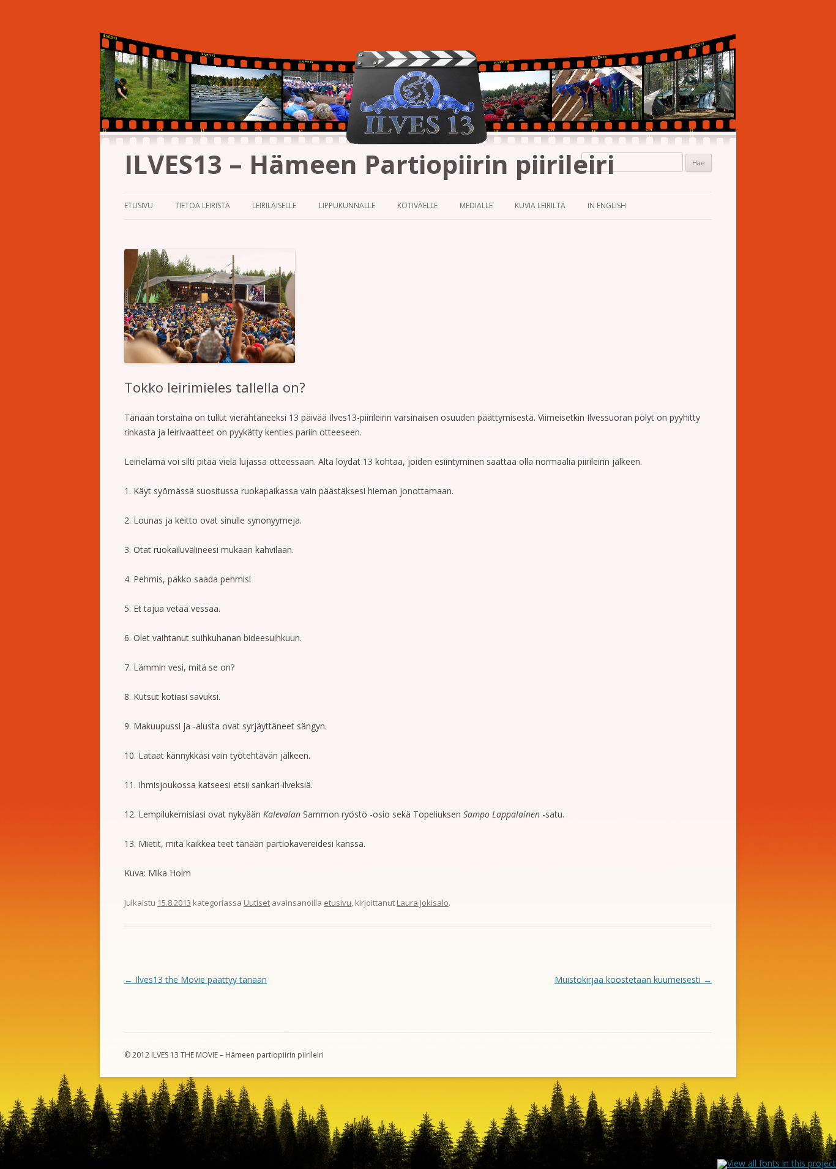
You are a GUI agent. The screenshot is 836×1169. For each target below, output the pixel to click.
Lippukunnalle (347, 205)
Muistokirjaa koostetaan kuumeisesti (633, 979)
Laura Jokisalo (423, 902)
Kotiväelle (417, 205)
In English (607, 205)
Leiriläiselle (274, 205)
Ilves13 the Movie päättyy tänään (195, 979)
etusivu (337, 902)
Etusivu (138, 205)
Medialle (476, 205)
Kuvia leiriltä (540, 205)
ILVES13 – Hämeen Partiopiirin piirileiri (369, 164)
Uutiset (257, 902)
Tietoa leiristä (202, 205)
